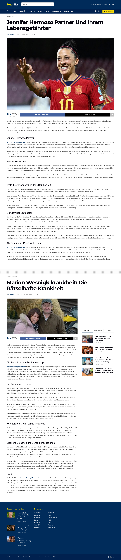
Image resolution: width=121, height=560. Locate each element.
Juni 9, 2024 (20, 34)
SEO (54, 557)
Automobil (37, 515)
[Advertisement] (98, 312)
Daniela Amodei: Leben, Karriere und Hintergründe (23, 528)
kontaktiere (68, 11)
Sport (40, 11)
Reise (47, 11)
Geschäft (22, 11)
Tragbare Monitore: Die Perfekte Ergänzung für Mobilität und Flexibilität (104, 371)
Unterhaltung (52, 527)
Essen (36, 520)
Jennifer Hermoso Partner (16, 142)
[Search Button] (52, 4)
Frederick (11, 34)
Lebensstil (14, 276)
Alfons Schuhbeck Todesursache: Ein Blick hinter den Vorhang (103, 360)
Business (37, 517)
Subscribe (109, 11)
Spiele (50, 520)
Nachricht (51, 512)
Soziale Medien (52, 517)
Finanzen (37, 522)
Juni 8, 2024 (20, 294)
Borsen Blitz (14, 557)
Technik (32, 11)
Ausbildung (56, 11)
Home (14, 11)
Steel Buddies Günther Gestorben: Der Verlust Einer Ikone (103, 338)
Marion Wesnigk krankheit (16, 367)
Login (112, 4)
